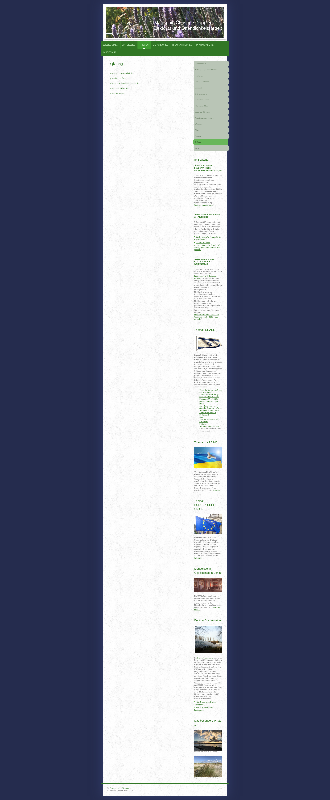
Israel (201, 417)
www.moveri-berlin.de (119, 88)
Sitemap (125, 788)
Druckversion (115, 788)
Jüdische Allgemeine (207, 406)
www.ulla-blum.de (117, 93)
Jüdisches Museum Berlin (209, 410)
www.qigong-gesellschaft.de (121, 73)
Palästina (202, 424)
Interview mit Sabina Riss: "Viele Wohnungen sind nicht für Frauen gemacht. (206, 317)
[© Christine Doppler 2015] (208, 639)
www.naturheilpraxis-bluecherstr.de (124, 83)
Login (220, 788)
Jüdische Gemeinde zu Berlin (210, 408)
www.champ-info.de (118, 78)
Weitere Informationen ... (203, 205)
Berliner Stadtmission (205, 658)
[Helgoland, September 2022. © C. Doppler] (208, 766)
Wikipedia (216, 490)
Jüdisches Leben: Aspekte (209, 426)
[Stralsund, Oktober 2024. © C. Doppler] (208, 740)
